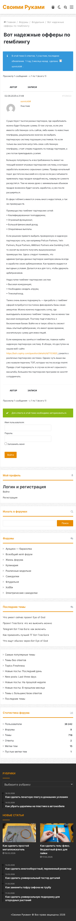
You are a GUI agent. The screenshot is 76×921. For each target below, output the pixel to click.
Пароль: (9, 433)
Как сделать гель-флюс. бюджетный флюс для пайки (55, 849)
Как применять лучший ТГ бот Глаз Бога (26, 634)
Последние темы (15, 698)
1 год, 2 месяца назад (36, 61)
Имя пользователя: (14, 422)
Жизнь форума (14, 559)
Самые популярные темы (20, 654)
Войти (10, 454)
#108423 (66, 95)
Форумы (23, 22)
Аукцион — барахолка (18, 548)
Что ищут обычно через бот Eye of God (25, 640)
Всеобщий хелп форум (18, 554)
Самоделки (12, 576)
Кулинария (11, 565)
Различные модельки (18, 570)
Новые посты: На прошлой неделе (25, 682)
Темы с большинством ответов (23, 693)
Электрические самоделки (21, 592)
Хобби (9, 587)
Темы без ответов (15, 660)
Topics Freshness (15, 665)
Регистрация (10, 497)
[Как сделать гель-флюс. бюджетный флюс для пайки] (56, 832)
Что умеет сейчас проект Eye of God (24, 617)
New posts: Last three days (20, 676)
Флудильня (38, 22)
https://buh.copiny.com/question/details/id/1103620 (31, 353)
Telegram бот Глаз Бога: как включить (24, 629)
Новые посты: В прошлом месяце (25, 687)
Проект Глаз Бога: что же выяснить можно (27, 623)
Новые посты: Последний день (23, 671)
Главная (11, 22)
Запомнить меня (16, 444)
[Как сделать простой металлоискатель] (19, 832)
